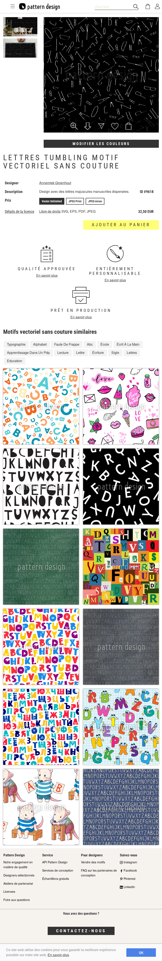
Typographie (16, 344)
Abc (90, 344)
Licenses (9, 891)
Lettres (132, 352)
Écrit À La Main (128, 344)
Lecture (63, 352)
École (104, 344)
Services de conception (57, 870)
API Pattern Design (55, 862)
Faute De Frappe (66, 344)
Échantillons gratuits (55, 878)
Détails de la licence (19, 211)
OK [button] (141, 952)
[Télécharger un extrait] (87, 126)
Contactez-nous (81, 930)
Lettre (80, 352)
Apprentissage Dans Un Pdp (28, 352)
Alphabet (40, 344)
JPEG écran (95, 201)
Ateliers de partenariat (18, 883)
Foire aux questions (16, 900)
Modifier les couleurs (101, 143)
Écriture (98, 352)
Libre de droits (50, 211)
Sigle (115, 352)
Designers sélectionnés (18, 875)
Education (14, 360)
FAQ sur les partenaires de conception (99, 872)
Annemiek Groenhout (55, 182)
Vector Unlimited (52, 201)
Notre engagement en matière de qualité (18, 864)
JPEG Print (75, 201)
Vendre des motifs (93, 862)
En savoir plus (58, 955)
